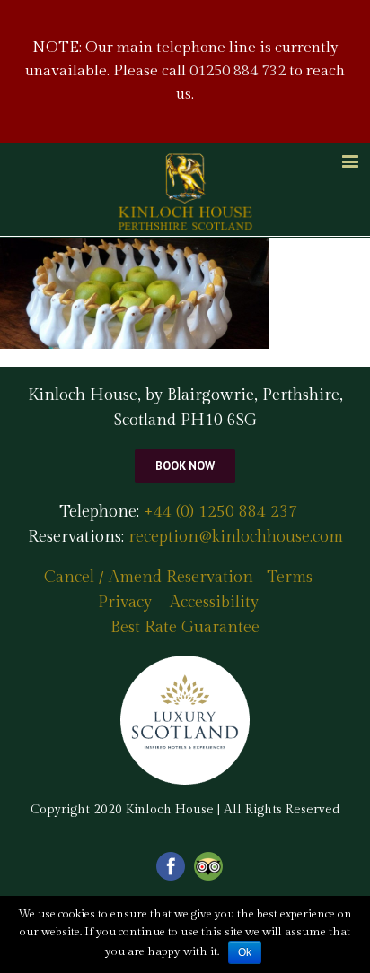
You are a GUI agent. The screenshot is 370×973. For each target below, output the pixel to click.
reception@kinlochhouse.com (235, 536)
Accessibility (214, 602)
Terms (290, 577)
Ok (244, 952)
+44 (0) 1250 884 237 (218, 511)
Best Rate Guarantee (185, 627)
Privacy (125, 602)
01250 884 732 (237, 71)
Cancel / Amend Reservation (148, 577)
